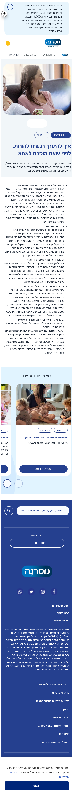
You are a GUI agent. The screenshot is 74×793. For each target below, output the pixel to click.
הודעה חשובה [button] (60, 620)
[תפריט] (65, 43)
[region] (35, 775)
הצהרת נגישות (60, 717)
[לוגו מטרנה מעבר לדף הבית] (51, 43)
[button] (36, 123)
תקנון (65, 709)
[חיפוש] (17, 43)
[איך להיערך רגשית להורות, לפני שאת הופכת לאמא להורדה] (41, 123)
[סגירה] (9, 7)
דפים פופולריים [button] (59, 605)
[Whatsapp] (18, 591)
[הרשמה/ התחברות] (6, 43)
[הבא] (7, 55)
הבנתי (35, 785)
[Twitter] (30, 591)
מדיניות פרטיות (59, 692)
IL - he (39, 543)
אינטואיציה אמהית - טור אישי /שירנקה (44, 437)
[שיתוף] (30, 123)
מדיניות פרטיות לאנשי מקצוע (51, 701)
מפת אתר (62, 733)
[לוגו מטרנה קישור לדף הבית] (36, 571)
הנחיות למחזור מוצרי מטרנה (52, 725)
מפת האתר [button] (62, 613)
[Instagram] (41, 591)
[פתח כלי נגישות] (3, 14)
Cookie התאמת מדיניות (54, 742)
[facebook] (53, 591)
